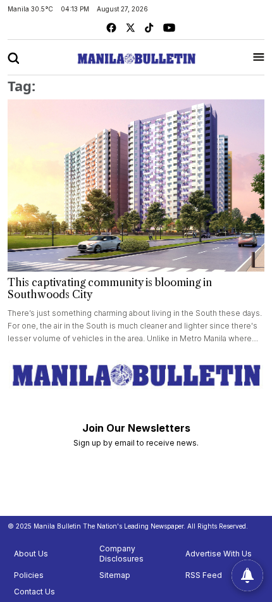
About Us (31, 553)
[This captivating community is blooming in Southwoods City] (136, 185)
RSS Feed (203, 575)
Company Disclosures (121, 553)
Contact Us (34, 591)
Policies (29, 575)
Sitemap (114, 575)
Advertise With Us (218, 553)
